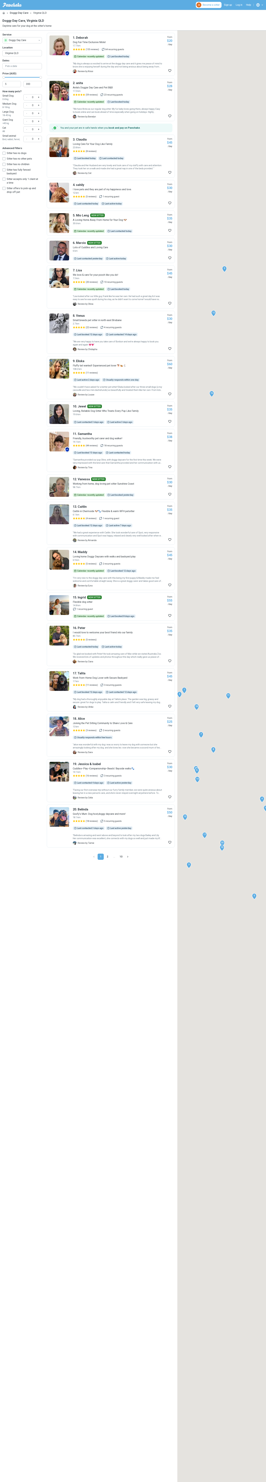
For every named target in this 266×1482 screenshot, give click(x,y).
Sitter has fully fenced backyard (18, 171)
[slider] (3, 77)
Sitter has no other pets (19, 158)
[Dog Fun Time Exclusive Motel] (111, 54)
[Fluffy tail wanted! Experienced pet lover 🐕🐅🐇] (111, 377)
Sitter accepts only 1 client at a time (22, 181)
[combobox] (22, 40)
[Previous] (94, 857)
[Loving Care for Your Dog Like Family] (111, 156)
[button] (184, 690)
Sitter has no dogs (16, 153)
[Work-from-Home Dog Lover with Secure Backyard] (111, 690)
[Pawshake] (12, 5)
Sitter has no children (18, 164)
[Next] (128, 857)
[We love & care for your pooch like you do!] (111, 287)
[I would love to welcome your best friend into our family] (111, 644)
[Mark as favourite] (169, 70)
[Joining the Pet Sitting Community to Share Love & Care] (111, 735)
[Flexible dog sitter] (111, 607)
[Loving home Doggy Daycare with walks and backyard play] (111, 568)
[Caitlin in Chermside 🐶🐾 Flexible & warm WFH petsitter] (111, 523)
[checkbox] (4, 153)
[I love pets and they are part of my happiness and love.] (111, 194)
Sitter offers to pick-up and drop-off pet (21, 190)
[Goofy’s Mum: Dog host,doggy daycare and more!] (111, 826)
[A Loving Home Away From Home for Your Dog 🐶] (111, 223)
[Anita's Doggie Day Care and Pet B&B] (111, 99)
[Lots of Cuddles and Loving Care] (111, 250)
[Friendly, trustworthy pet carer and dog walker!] (111, 450)
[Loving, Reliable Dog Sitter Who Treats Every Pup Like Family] (111, 414)
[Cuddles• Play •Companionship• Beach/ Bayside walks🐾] (111, 780)
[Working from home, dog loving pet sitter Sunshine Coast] (111, 487)
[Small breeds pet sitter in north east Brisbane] (111, 332)
